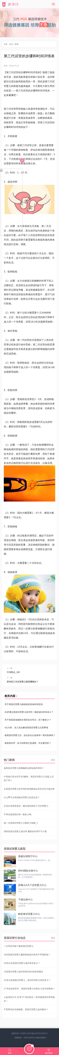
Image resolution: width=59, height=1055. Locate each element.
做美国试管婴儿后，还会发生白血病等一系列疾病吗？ (29, 735)
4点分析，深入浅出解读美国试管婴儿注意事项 (26, 727)
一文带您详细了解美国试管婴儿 (18, 946)
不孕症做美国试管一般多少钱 (17, 814)
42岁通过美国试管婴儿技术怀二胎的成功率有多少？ (29, 712)
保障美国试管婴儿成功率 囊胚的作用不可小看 (25, 831)
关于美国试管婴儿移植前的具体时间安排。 (25, 704)
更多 (53, 760)
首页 (11, 44)
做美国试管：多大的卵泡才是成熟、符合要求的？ (28, 743)
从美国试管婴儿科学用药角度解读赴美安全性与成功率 (29, 789)
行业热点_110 (13, 672)
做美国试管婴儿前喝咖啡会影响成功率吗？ (24, 768)
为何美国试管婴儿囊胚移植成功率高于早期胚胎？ (27, 954)
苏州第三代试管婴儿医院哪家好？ (23, 681)
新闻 (16, 44)
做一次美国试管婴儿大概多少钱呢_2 (21, 823)
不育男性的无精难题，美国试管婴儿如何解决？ (26, 1009)
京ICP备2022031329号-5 (37, 1033)
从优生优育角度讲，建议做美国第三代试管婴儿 (26, 806)
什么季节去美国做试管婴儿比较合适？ (22, 797)
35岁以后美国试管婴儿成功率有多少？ (22, 963)
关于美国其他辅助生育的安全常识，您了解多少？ (28, 720)
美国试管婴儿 (41, 1038)
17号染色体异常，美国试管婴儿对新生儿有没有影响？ (29, 988)
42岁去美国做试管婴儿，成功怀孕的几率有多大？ (27, 980)
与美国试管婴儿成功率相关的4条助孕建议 (23, 971)
